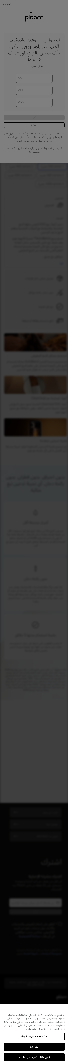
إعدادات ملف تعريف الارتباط (34, 1036)
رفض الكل (34, 1046)
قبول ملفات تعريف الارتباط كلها (34, 1057)
